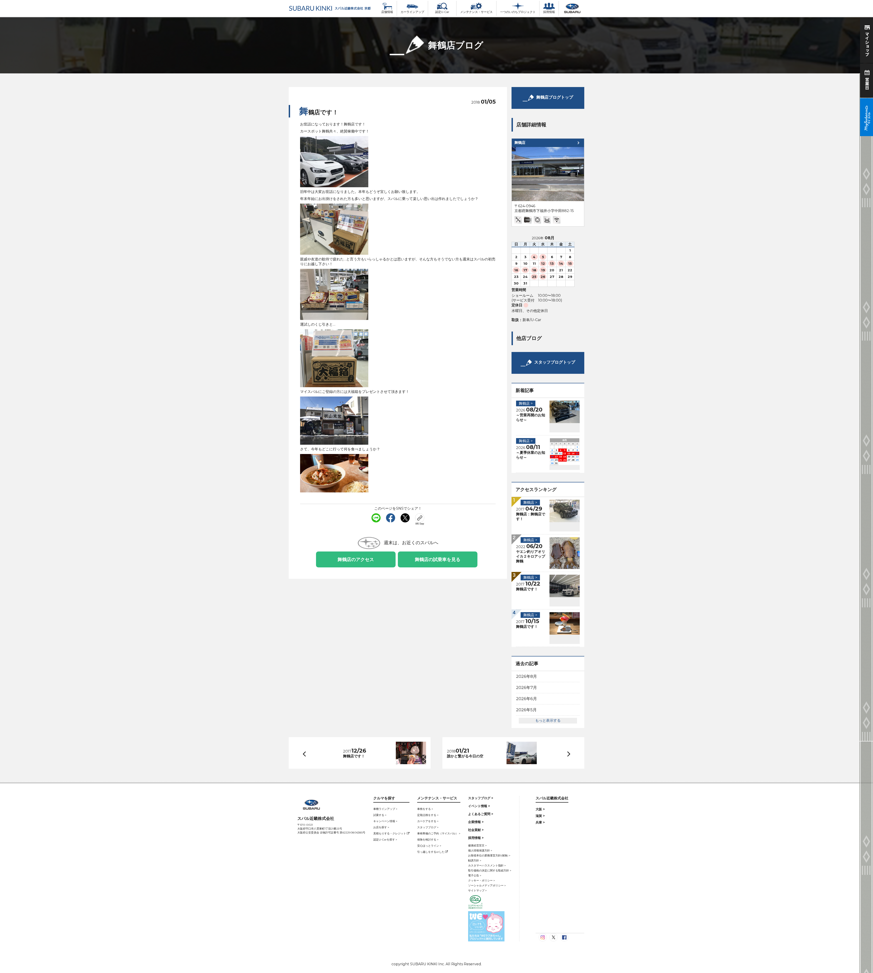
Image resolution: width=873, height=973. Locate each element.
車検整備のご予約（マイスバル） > (438, 833)
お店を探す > (381, 827)
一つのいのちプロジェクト (518, 12)
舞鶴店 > (526, 403)
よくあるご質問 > (480, 814)
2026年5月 (526, 709)
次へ (564, 753)
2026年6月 (526, 698)
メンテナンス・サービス (476, 12)
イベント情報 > (479, 806)
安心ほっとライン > (429, 845)
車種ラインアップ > (385, 809)
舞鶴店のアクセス (356, 559)
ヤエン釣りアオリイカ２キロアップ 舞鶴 (532, 556)
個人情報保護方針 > (480, 850)
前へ (303, 753)
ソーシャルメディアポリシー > (487, 885)
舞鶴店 (519, 142)
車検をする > (425, 809)
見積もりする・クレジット (390, 833)
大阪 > (540, 809)
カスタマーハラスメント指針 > (487, 865)
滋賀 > (540, 816)
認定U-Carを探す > (385, 839)
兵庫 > (540, 822)
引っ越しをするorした (431, 851)
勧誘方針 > (474, 860)
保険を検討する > (428, 839)
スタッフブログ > (428, 827)
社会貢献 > (476, 830)
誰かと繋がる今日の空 (465, 756)
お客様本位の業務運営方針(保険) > (489, 855)
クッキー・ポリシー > (481, 880)
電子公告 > (474, 875)
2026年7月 (526, 687)
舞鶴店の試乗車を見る (437, 559)
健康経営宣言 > (477, 845)
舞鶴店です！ (527, 589)
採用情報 (549, 12)
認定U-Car (442, 12)
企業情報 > (476, 822)
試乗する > (379, 815)
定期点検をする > (428, 815)
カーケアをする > (428, 821)
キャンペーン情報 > (385, 821)
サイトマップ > (477, 890)
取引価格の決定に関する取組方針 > (489, 870)
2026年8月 (526, 676)
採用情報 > (476, 838)
